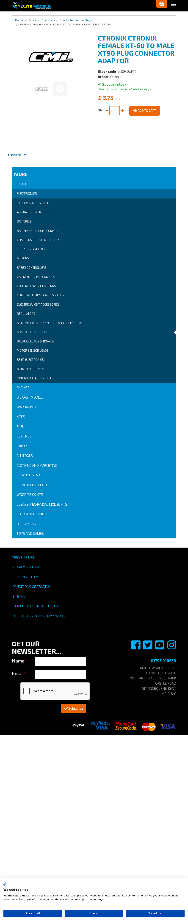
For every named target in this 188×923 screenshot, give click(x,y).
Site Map (19, 596)
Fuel (20, 426)
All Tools (25, 455)
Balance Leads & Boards (36, 341)
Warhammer (27, 407)
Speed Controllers (32, 267)
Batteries (24, 221)
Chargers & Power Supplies (38, 240)
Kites (21, 417)
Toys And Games (30, 533)
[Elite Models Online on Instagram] (171, 647)
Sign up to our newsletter (35, 606)
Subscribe (75, 708)
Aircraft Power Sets (33, 212)
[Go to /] (31, 5)
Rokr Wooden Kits (32, 514)
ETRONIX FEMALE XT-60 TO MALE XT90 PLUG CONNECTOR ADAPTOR (65, 24)
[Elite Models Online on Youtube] (160, 647)
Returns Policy (25, 577)
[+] (122, 110)
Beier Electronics (30, 359)
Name (19, 660)
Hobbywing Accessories (35, 378)
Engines (23, 387)
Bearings (24, 436)
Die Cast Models (30, 397)
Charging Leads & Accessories (40, 295)
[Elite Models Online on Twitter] (148, 647)
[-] (107, 110)
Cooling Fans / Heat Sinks (36, 286)
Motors (23, 258)
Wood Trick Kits (30, 494)
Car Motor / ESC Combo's (36, 277)
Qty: (101, 110)
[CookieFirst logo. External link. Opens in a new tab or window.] (5, 884)
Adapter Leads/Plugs (33, 332)
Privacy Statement (28, 567)
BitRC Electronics (30, 369)
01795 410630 (163, 660)
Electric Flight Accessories (38, 304)
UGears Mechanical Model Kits (42, 504)
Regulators (26, 313)
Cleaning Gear (28, 475)
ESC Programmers (31, 249)
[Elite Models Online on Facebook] (136, 647)
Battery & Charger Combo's (38, 231)
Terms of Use (23, 557)
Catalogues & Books (34, 485)
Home (19, 20)
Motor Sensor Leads (33, 350)
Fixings (22, 446)
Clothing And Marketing (37, 465)
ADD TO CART (146, 110)
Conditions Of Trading (31, 586)
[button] (161, 4)
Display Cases (28, 524)
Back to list (18, 155)
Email (19, 673)
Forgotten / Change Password (38, 616)
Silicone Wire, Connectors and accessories (50, 323)
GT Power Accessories (34, 203)
